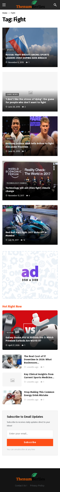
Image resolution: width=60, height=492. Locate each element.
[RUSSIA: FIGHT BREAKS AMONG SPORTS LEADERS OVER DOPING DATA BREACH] (30, 47)
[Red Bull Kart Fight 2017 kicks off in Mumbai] (30, 225)
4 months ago (32, 367)
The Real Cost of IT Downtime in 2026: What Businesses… (38, 359)
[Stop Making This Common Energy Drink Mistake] (12, 397)
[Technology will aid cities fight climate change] (30, 180)
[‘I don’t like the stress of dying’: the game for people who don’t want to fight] (30, 92)
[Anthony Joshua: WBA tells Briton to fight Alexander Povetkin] (30, 136)
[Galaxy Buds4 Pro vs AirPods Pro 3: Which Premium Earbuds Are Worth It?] (30, 330)
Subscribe (30, 442)
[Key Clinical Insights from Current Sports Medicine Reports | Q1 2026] (12, 379)
